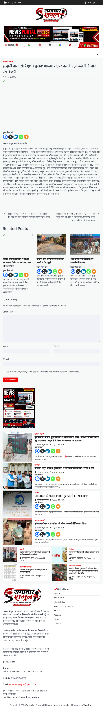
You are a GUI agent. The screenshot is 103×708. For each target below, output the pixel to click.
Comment (8, 311)
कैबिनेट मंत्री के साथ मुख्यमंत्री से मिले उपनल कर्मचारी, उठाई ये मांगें (64, 468)
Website (6, 359)
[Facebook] (5, 137)
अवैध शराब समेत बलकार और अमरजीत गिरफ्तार (81, 261)
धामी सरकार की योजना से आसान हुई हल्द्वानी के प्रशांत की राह (61, 496)
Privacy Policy (59, 597)
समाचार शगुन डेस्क (43, 444)
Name (5, 346)
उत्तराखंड (6, 61)
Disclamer (57, 614)
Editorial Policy (59, 601)
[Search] (98, 54)
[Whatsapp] (21, 137)
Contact (57, 619)
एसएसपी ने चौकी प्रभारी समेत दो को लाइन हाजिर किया (84, 553)
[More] (26, 137)
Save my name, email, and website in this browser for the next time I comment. (43, 371)
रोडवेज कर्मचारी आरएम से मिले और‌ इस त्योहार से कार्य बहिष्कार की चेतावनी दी (35, 553)
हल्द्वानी (11, 61)
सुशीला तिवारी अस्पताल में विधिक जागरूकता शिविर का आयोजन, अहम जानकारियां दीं (17, 262)
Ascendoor (66, 705)
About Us (57, 593)
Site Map (57, 623)
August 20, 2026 (58, 444)
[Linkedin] (15, 137)
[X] (10, 137)
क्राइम (37, 434)
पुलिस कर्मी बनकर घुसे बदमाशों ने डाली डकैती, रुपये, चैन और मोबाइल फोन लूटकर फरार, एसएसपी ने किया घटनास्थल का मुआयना (67, 438)
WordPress (88, 705)
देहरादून (37, 465)
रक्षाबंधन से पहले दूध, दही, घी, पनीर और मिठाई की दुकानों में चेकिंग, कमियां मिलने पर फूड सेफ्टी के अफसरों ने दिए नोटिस (83, 570)
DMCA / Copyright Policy (63, 606)
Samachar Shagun (34, 705)
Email (56, 346)
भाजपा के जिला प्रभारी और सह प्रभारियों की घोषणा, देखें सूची (33, 570)
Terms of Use (59, 610)
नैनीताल (71, 549)
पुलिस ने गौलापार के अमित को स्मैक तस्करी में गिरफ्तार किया (61, 523)
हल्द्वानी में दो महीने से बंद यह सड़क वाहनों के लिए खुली (50, 261)
